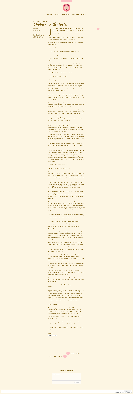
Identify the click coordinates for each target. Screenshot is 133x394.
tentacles (35, 36)
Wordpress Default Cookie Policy (49, 390)
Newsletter (83, 14)
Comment (77, 382)
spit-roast (42, 35)
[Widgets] (63, 1)
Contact (68, 14)
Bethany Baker (36, 30)
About (63, 14)
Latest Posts (57, 14)
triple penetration (37, 37)
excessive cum (36, 32)
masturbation (36, 35)
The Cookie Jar (50, 14)
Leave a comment (37, 39)
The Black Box (44, 21)
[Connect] (66, 1)
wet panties (41, 37)
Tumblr (73, 14)
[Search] (70, 1)
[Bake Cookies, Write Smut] (66, 7)
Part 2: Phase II (36, 21)
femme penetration (38, 33)
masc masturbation (37, 34)
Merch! (77, 14)
